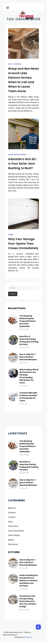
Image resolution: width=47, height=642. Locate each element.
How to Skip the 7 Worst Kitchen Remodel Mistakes (28, 357)
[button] (7, 7)
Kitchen (11, 540)
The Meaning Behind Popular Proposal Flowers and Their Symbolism (27, 321)
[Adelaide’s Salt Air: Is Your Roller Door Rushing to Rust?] (23, 134)
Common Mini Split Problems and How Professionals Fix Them (28, 397)
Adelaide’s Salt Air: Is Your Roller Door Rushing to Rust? (22, 163)
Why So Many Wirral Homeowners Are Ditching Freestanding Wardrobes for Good (28, 376)
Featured (11, 512)
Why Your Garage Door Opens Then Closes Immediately (23, 243)
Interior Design (14, 535)
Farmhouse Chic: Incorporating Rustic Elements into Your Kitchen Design (27, 601)
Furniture (11, 517)
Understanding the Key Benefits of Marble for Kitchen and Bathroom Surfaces (28, 580)
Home (10, 234)
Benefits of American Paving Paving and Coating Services (28, 340)
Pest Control (15, 64)
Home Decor (13, 526)
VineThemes (28, 637)
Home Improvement (17, 154)
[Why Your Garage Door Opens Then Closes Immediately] (23, 214)
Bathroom (12, 508)
